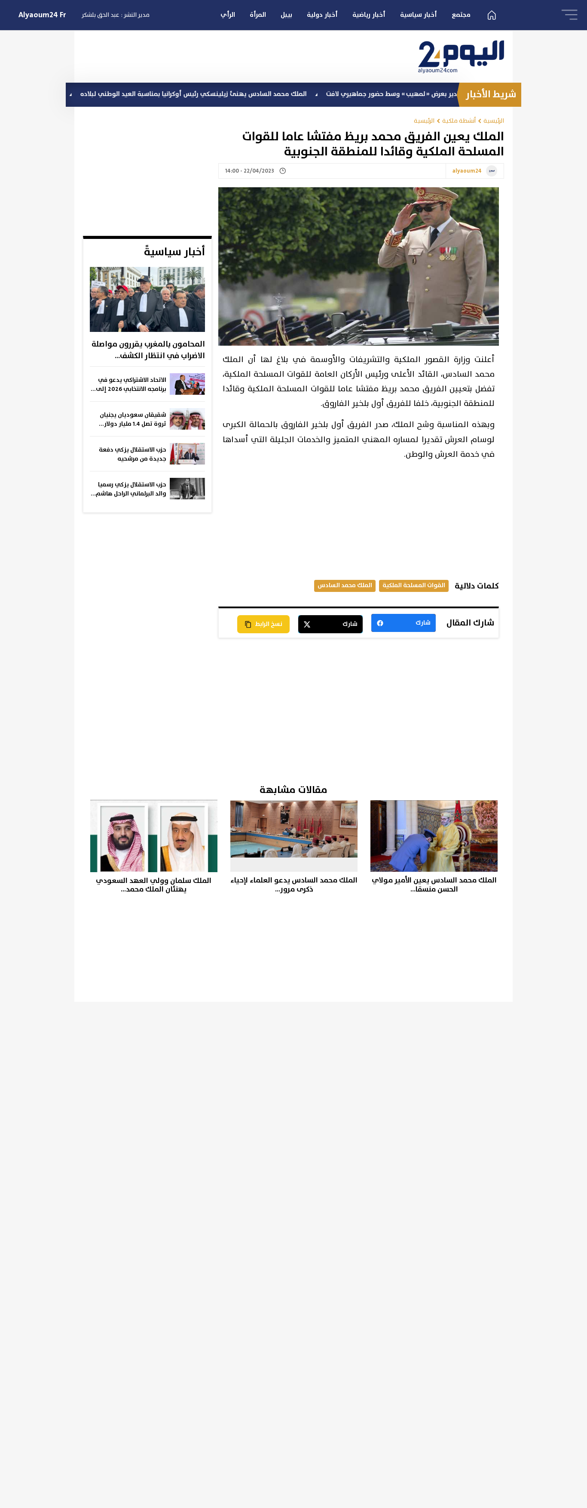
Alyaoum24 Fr (42, 15)
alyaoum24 (467, 171)
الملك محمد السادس (345, 585)
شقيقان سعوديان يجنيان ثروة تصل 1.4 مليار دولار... (132, 419)
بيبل (286, 14)
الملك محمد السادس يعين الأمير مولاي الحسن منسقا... (434, 885)
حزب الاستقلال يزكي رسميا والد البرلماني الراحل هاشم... (128, 489)
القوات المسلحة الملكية (413, 585)
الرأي (227, 14)
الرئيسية (493, 121)
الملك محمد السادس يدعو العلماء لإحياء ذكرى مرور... (294, 885)
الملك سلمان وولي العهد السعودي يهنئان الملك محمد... (153, 885)
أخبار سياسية (418, 14)
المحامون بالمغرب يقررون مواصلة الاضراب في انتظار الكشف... (148, 350)
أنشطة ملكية (459, 121)
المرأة (258, 14)
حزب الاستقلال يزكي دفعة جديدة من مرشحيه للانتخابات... (132, 454)
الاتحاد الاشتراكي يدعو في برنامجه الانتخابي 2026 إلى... (128, 384)
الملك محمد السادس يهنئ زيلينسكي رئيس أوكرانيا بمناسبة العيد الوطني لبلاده (237, 94)
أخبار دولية (322, 14)
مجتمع (461, 14)
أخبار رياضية (368, 14)
